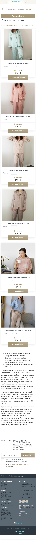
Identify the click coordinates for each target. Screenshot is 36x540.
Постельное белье (6, 492)
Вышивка (4, 498)
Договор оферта (6, 512)
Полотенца (4, 494)
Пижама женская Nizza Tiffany (18, 63)
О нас (2, 509)
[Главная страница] (2, 10)
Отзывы (3, 488)
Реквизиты (4, 510)
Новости (3, 517)
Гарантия (4, 487)
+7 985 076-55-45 (27, 493)
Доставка (4, 484)
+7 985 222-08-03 (27, 495)
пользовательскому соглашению (16, 463)
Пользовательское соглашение (7, 514)
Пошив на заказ (5, 499)
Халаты (3, 495)
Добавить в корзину (18, 77)
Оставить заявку (18, 131)
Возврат (3, 485)
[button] (34, 25)
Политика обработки (7, 516)
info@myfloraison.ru (28, 490)
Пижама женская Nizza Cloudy (18, 223)
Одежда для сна (6, 496)
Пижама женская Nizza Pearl (18, 170)
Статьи (3, 520)
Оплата (3, 483)
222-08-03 (14, 476)
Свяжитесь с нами (6, 503)
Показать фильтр (18, 16)
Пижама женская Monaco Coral (18, 277)
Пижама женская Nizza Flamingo (18, 117)
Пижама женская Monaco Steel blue (18, 330)
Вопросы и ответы (6, 518)
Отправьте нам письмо (8, 505)
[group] (18, 45)
